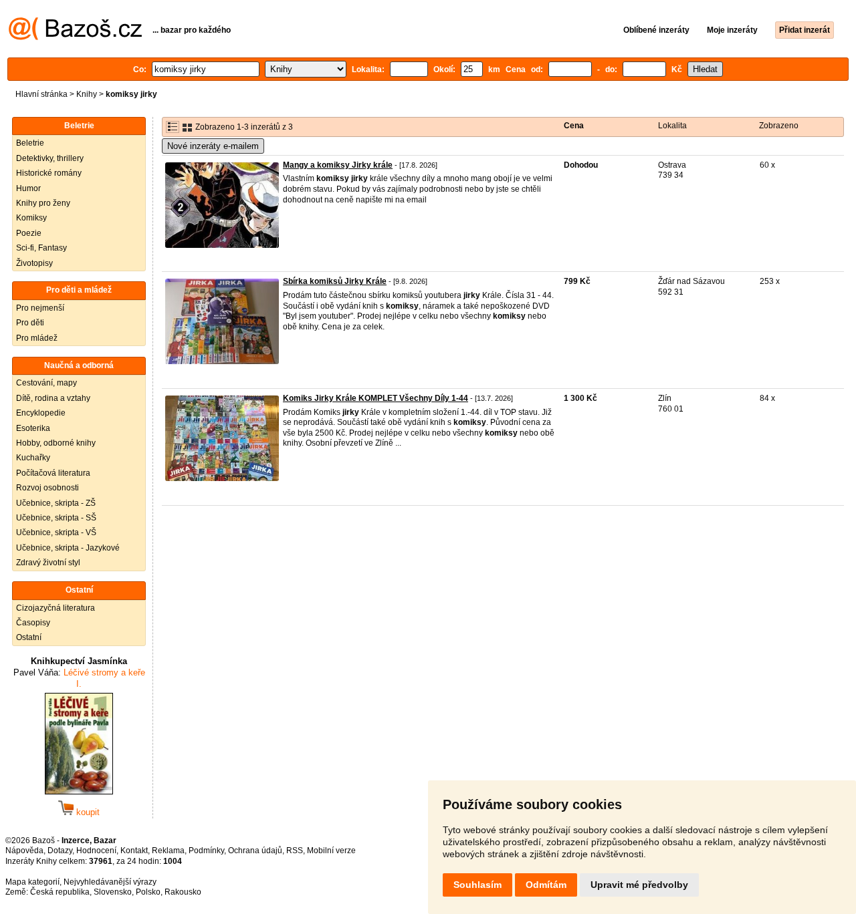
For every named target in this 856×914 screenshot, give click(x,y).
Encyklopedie (41, 413)
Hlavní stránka (41, 94)
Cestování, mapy (46, 383)
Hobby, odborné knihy (56, 443)
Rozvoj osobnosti (47, 487)
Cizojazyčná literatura (55, 608)
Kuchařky (33, 457)
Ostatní (28, 637)
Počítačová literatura (53, 473)
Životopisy (34, 263)
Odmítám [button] (546, 884)
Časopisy (33, 622)
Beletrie (30, 143)
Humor (28, 188)
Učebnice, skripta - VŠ (56, 532)
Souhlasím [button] (477, 884)
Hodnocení (96, 850)
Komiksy (31, 217)
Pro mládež (37, 338)
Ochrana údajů (255, 850)
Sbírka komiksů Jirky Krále (335, 281)
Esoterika (33, 428)
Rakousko (183, 892)
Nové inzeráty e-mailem (213, 146)
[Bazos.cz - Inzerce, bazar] (75, 37)
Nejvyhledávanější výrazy (110, 882)
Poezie (28, 233)
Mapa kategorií (32, 882)
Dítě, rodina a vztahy (53, 398)
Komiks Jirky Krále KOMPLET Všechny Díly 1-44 (375, 398)
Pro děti (30, 322)
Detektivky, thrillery (50, 158)
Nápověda (24, 850)
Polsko (148, 892)
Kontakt (134, 850)
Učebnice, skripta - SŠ (56, 517)
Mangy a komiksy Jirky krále (338, 165)
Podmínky (206, 850)
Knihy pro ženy (43, 203)
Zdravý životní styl (48, 562)
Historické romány (49, 173)
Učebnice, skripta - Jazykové (68, 548)
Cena (574, 125)
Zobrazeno (778, 125)
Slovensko (113, 892)
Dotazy (59, 850)
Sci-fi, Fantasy (41, 248)
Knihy (86, 94)
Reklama (168, 850)
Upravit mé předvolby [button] (639, 884)
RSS (294, 850)
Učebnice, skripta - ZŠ (56, 503)
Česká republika (60, 892)
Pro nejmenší (40, 308)
